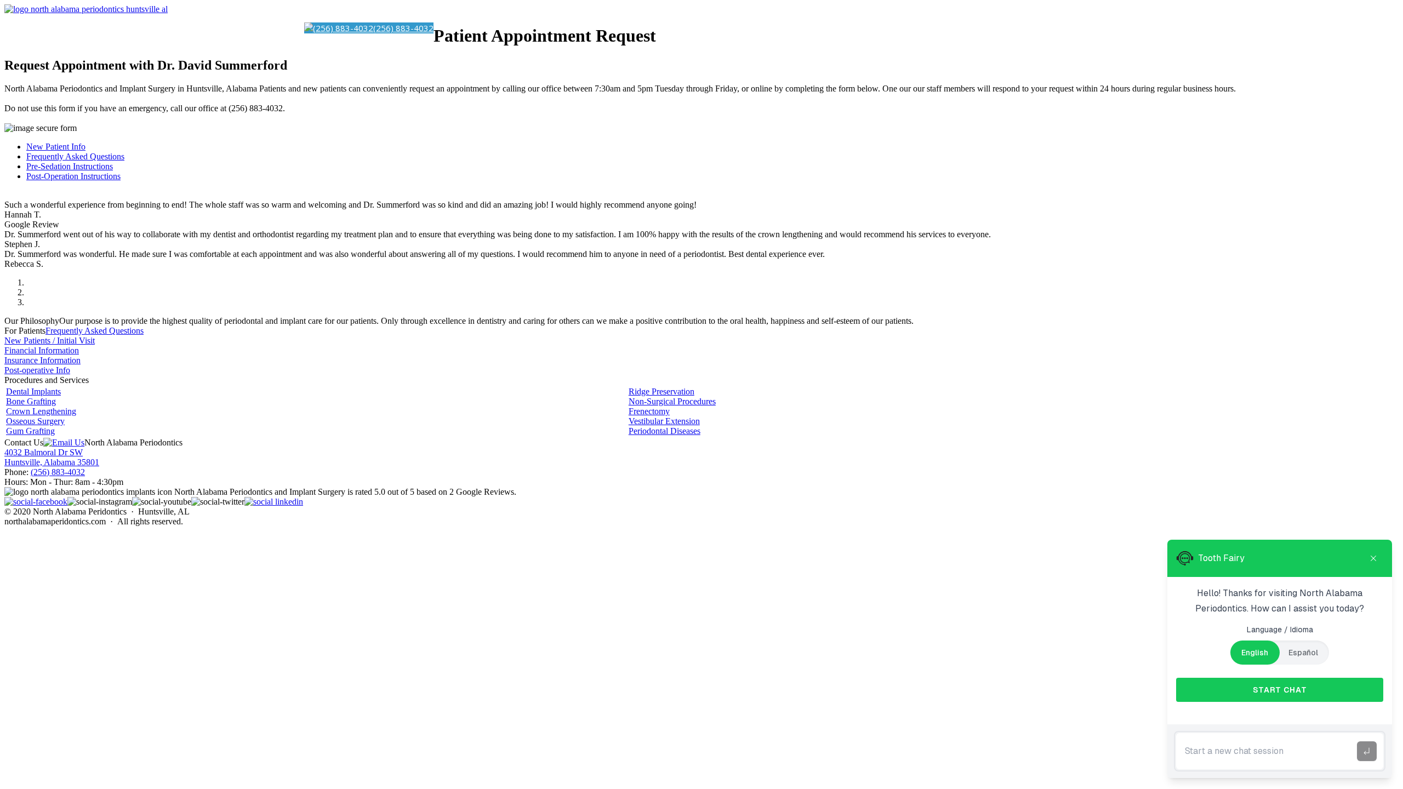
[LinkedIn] (273, 501)
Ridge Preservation (661, 391)
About (251, 27)
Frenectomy (649, 411)
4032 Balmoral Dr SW (43, 452)
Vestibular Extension (664, 421)
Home (39, 27)
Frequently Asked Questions (75, 156)
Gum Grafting (30, 431)
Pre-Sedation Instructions (69, 166)
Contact (285, 27)
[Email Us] (63, 442)
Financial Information (41, 350)
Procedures (153, 27)
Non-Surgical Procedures (672, 401)
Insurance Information (42, 360)
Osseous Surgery (35, 421)
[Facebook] (35, 501)
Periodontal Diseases (664, 431)
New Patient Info (55, 146)
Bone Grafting (31, 401)
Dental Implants (89, 27)
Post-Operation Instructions (73, 176)
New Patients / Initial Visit (49, 340)
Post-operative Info (37, 370)
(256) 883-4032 (58, 472)
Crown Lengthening (41, 411)
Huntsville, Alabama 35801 (51, 462)
